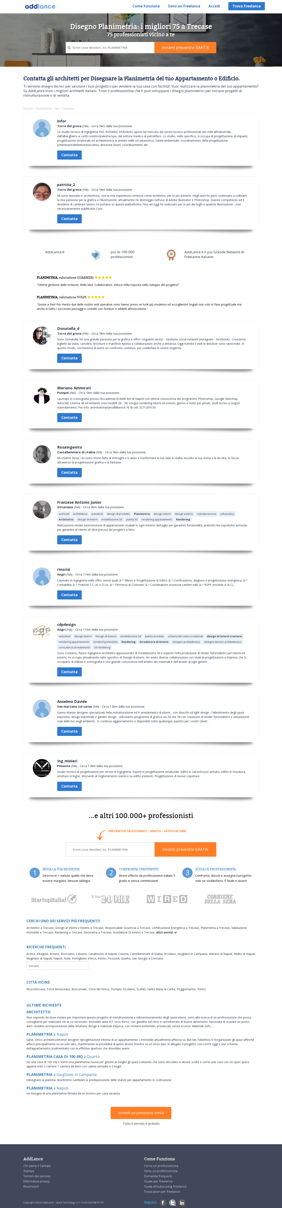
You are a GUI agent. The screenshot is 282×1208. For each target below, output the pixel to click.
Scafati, (141, 989)
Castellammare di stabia (76, 452)
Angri (61, 574)
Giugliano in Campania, (193, 954)
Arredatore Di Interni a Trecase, (134, 932)
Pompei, (117, 989)
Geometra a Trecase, (98, 932)
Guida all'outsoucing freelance (165, 1186)
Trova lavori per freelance (162, 1191)
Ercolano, (171, 954)
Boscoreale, (79, 989)
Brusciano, (68, 954)
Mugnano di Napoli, (39, 958)
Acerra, (31, 954)
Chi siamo (30, 1166)
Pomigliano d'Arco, (85, 958)
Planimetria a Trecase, (216, 928)
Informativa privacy (36, 1181)
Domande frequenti (158, 1176)
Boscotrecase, (36, 989)
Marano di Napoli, (221, 954)
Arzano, (55, 954)
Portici (201, 989)
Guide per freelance (158, 1181)
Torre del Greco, (99, 989)
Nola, (68, 958)
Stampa (28, 1171)
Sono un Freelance (184, 6)
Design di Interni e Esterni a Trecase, (80, 928)
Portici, (103, 958)
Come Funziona (146, 6)
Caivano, (82, 954)
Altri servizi (165, 932)
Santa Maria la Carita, (162, 989)
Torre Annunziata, (59, 989)
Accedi (214, 6)
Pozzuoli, (114, 958)
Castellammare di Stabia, (147, 954)
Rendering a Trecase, (69, 932)
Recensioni (31, 1186)
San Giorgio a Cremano (147, 958)
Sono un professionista (160, 1171)
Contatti (45, 1166)
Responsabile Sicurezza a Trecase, (128, 928)
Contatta (69, 155)
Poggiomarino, (187, 989)
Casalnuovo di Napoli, (103, 954)
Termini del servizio (36, 1176)
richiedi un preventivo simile (141, 1112)
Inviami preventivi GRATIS (185, 849)
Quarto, (126, 958)
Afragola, (43, 954)
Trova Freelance (246, 6)
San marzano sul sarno (74, 706)
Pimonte (63, 766)
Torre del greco (69, 126)
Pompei (63, 393)
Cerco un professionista (161, 1166)
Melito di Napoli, (245, 954)
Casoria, (124, 954)
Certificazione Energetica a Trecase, (176, 928)
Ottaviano (65, 507)
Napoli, (58, 958)
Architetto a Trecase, (40, 928)
